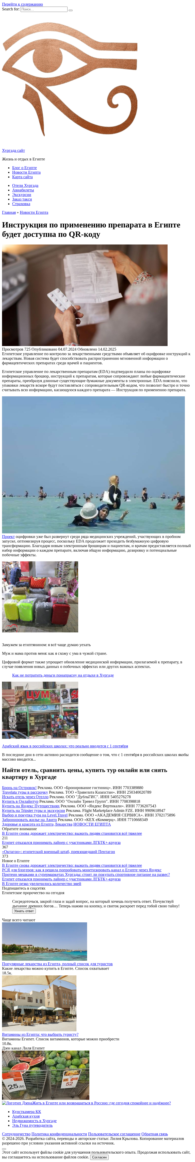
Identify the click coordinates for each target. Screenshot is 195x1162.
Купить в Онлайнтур (20, 801)
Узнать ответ (24, 911)
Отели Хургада (25, 185)
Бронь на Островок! (19, 787)
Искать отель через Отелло (25, 797)
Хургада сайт (13, 150)
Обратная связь (154, 1134)
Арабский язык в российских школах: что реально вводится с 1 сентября (65, 746)
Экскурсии (21, 194)
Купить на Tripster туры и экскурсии (33, 810)
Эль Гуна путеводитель (32, 1125)
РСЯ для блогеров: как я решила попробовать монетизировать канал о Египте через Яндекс (81, 870)
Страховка (21, 204)
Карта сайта (22, 177)
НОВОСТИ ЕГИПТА (92, 824)
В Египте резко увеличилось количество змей (41, 883)
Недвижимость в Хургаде (34, 1121)
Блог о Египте (24, 168)
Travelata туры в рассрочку (25, 792)
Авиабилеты (23, 190)
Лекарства (63, 824)
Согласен (99, 1157)
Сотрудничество (16, 1134)
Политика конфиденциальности (59, 1134)
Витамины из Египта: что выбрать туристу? (40, 1034)
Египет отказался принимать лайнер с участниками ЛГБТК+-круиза (61, 842)
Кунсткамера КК (26, 1111)
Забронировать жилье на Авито (29, 819)
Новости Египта (26, 172)
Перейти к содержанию (22, 4)
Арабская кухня (26, 1116)
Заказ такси (22, 199)
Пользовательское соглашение (114, 1134)
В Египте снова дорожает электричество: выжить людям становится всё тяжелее (72, 833)
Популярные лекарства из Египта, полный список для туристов (57, 964)
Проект (8, 536)
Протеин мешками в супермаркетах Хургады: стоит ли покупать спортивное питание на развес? (86, 874)
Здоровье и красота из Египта (28, 824)
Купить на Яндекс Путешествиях (31, 806)
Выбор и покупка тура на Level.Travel (35, 815)
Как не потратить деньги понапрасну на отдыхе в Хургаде (63, 675)
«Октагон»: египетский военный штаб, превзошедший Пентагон (58, 851)
